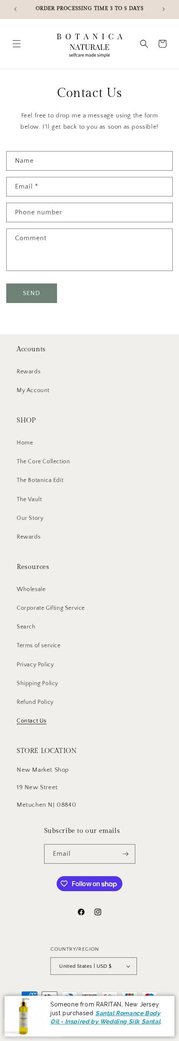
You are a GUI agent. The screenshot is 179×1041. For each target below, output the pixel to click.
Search (26, 627)
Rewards (28, 371)
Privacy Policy (35, 664)
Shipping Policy (37, 683)
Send (31, 293)
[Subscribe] (126, 854)
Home (25, 443)
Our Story (30, 518)
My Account (33, 390)
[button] (16, 44)
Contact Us (32, 721)
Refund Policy (35, 702)
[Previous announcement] (15, 9)
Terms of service (39, 645)
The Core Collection (43, 461)
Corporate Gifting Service (51, 608)
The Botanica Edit (40, 480)
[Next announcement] (163, 9)
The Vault (29, 499)
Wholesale (31, 589)
